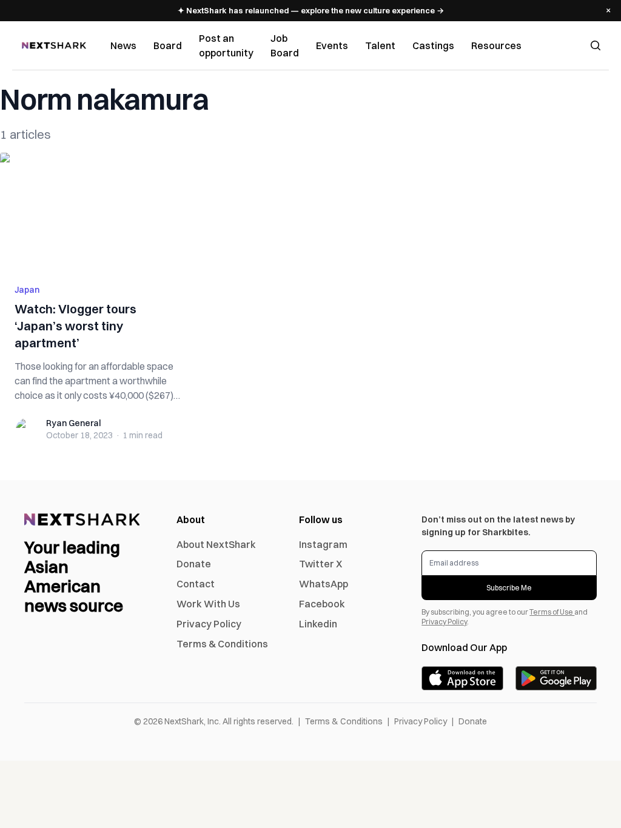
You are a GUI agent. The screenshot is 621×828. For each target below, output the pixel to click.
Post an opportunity (226, 45)
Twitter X (320, 564)
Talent (380, 45)
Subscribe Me (509, 587)
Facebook (322, 604)
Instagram (323, 544)
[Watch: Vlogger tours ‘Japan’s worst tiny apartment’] (98, 211)
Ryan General (73, 423)
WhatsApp (323, 584)
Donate (193, 564)
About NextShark (216, 544)
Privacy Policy (208, 624)
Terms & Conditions (222, 644)
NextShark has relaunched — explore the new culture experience (311, 10)
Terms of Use (551, 611)
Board (167, 45)
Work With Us (208, 604)
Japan (27, 289)
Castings (433, 45)
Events (332, 45)
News (123, 45)
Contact (195, 584)
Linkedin (318, 624)
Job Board (284, 45)
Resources (496, 45)
